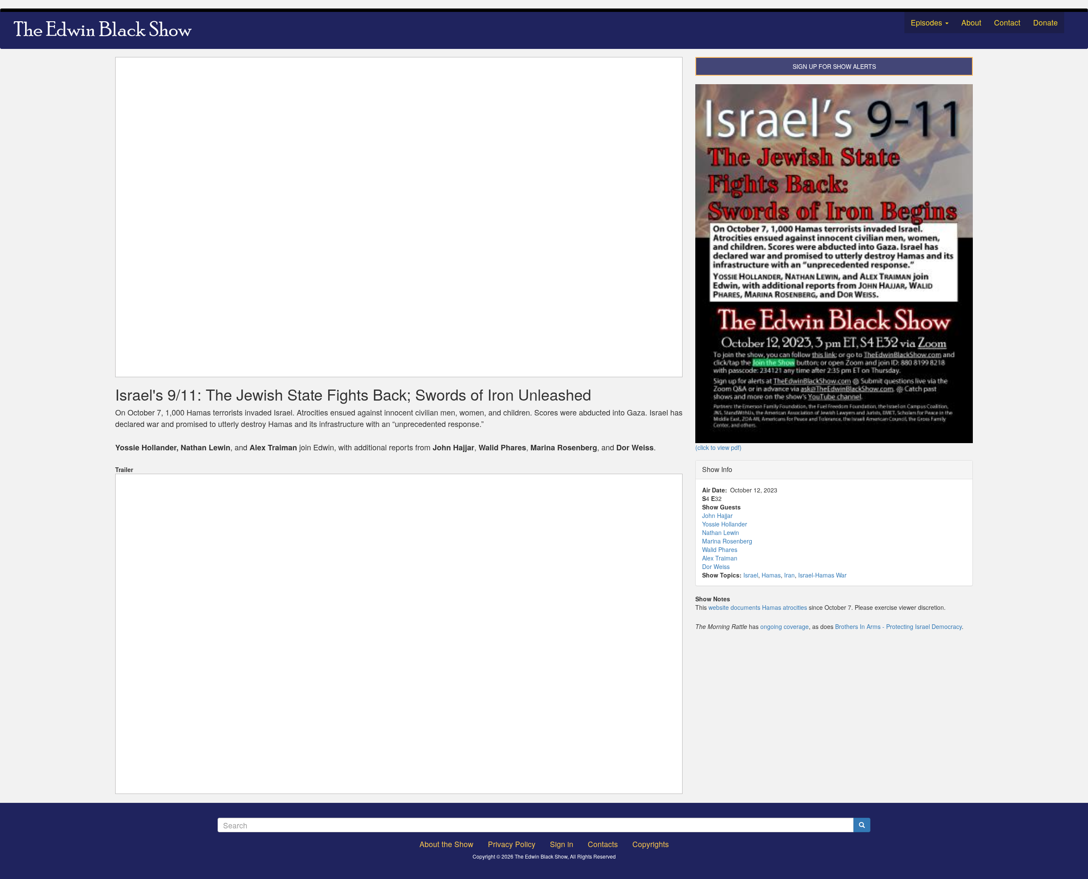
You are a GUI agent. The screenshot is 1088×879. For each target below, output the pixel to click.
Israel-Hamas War (822, 575)
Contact (1007, 22)
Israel (750, 575)
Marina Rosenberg (727, 541)
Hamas (771, 575)
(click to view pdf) (718, 447)
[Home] (105, 30)
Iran (789, 575)
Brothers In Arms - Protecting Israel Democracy (898, 626)
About (971, 22)
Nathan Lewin (720, 532)
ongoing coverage (784, 626)
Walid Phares (719, 549)
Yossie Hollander (724, 524)
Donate (1045, 22)
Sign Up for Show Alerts (834, 66)
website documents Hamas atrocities (757, 607)
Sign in (561, 844)
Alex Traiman (719, 558)
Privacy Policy (512, 844)
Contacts (603, 844)
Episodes (927, 22)
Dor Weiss (716, 566)
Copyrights (650, 844)
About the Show (446, 844)
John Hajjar (717, 515)
